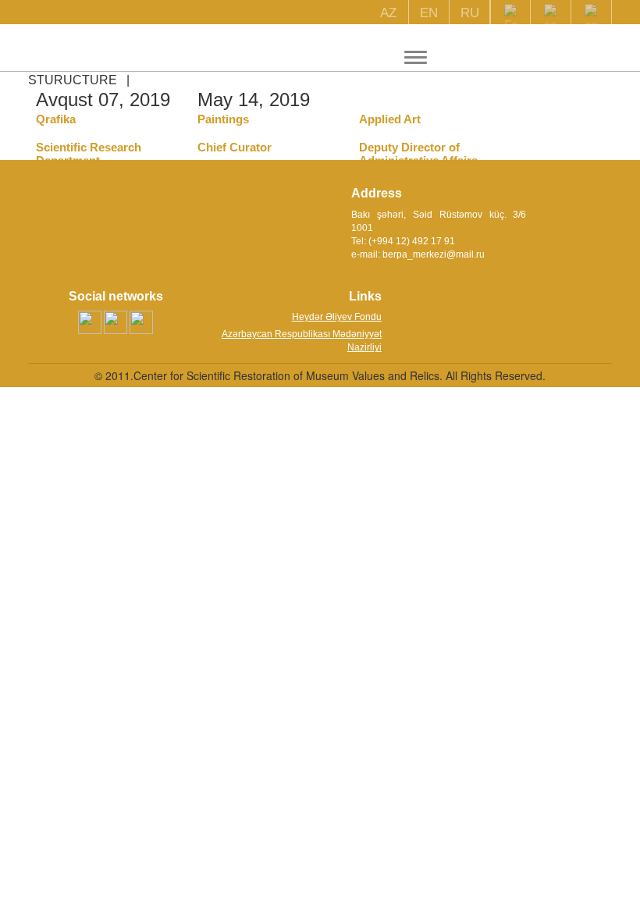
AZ (388, 12)
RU (469, 12)
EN (429, 12)
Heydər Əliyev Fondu (337, 316)
